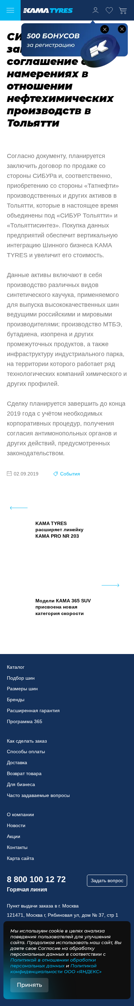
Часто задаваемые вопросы (38, 795)
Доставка (17, 762)
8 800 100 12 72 (36, 879)
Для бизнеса (21, 784)
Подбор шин (21, 678)
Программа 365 (24, 721)
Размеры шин (22, 688)
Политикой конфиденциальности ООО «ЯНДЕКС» (56, 968)
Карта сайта (20, 858)
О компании (20, 814)
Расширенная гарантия (33, 710)
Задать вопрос (107, 880)
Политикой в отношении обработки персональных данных (53, 962)
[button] (104, 29)
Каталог (15, 667)
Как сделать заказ (27, 741)
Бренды (15, 699)
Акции (13, 836)
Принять (29, 985)
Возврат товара (24, 773)
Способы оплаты (26, 751)
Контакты (17, 847)
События (70, 473)
